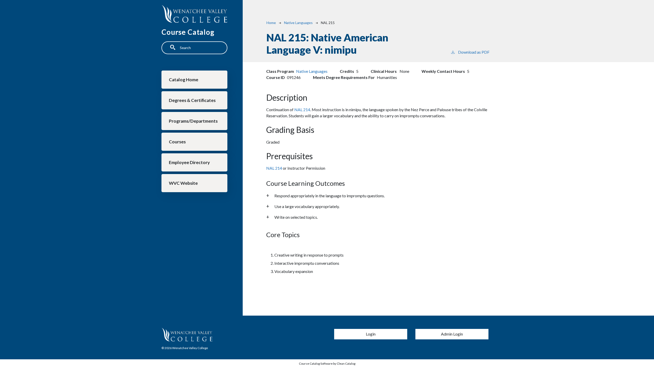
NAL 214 (302, 109)
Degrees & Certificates (192, 100)
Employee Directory (189, 162)
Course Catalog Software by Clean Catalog (327, 363)
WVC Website (183, 183)
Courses (177, 141)
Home (271, 22)
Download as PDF (473, 52)
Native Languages (298, 22)
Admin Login (452, 333)
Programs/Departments (193, 121)
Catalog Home (183, 79)
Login (371, 333)
